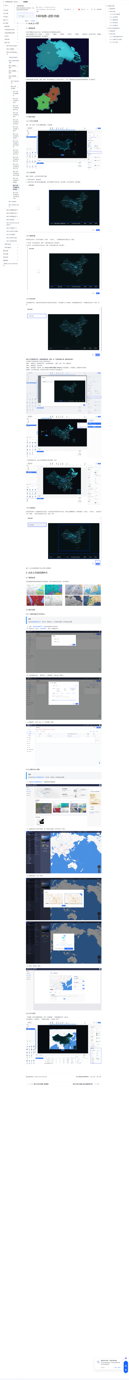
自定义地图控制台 (38, 777)
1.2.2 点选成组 (114, 17)
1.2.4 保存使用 (114, 22)
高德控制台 (36, 622)
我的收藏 (99, 9)
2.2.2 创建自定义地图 (116, 39)
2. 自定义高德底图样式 (113, 28)
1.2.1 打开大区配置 (115, 14)
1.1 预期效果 (111, 8)
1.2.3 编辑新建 (114, 20)
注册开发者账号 (37, 626)
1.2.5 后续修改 (114, 25)
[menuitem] (11, 57)
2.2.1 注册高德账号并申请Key (117, 36)
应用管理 (42, 628)
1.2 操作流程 (111, 11)
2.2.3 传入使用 (114, 42)
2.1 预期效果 (111, 31)
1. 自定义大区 (110, 6)
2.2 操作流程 (111, 34)
